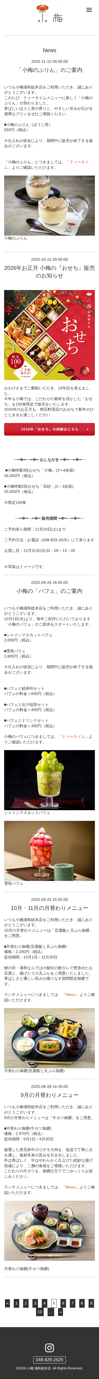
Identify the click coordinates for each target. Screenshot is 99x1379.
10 (40, 1312)
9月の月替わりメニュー (50, 1095)
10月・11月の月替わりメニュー (49, 908)
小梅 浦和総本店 (39, 1368)
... (51, 1312)
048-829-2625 (49, 1359)
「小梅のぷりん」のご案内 (49, 70)
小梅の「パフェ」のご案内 (49, 591)
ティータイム (73, 736)
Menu (71, 994)
